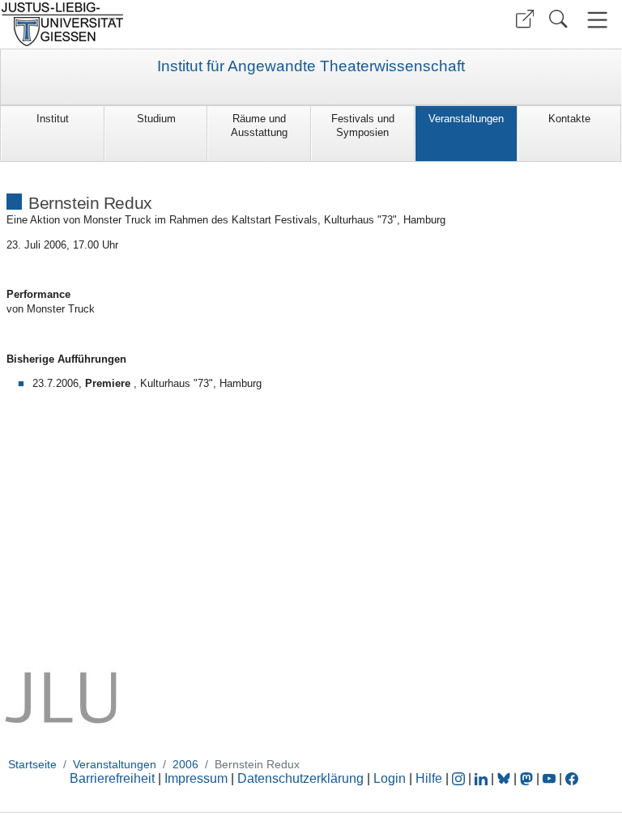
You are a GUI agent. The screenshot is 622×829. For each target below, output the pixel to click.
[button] (525, 19)
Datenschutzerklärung (300, 778)
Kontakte (569, 119)
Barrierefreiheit (112, 778)
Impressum (196, 778)
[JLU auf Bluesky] (505, 778)
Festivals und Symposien (362, 125)
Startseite (32, 764)
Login (391, 778)
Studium (156, 119)
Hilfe (428, 778)
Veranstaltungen (466, 119)
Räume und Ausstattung (259, 125)
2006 (185, 764)
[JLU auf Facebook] (571, 778)
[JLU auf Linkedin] (483, 778)
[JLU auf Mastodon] (528, 778)
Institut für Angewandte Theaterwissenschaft (311, 66)
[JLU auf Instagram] (460, 778)
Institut (52, 119)
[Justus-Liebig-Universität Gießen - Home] (153, 24)
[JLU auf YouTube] (549, 778)
